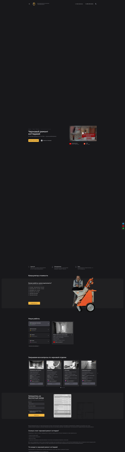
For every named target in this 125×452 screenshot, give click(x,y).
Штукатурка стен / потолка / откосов (37, 288)
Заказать (36, 383)
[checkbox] (28, 287)
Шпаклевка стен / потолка (35, 290)
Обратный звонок (79, 3)
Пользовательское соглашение (33, 411)
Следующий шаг (34, 303)
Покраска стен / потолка (34, 291)
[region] (62, 373)
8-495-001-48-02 (89, 3)
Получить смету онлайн (33, 140)
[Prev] (27, 373)
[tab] (60, 387)
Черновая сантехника (34, 293)
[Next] (97, 373)
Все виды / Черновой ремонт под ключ (37, 287)
